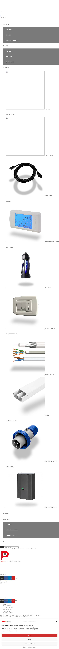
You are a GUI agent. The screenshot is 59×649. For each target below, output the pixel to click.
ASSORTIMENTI (10, 62)
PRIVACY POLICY (7, 604)
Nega (29, 639)
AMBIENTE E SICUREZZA (12, 40)
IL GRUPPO (9, 29)
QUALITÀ (8, 35)
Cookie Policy (26, 647)
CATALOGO (6, 67)
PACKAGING (9, 51)
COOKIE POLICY (7, 606)
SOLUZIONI (6, 45)
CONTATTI (5, 514)
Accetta (29, 635)
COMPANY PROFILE (11, 535)
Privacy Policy (32, 647)
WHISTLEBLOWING (8, 607)
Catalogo (2, 561)
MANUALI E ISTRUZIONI (12, 530)
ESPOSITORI (9, 56)
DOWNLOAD (6, 519)
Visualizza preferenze (29, 644)
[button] (56, 621)
